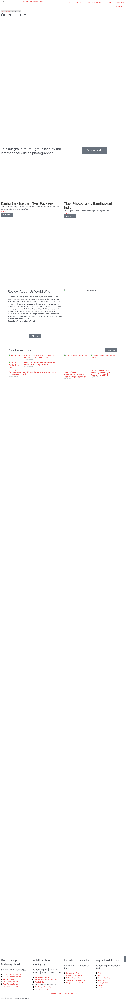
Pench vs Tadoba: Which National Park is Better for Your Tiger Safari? (41, 363)
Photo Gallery (119, 2)
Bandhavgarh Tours (94, 2)
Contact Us (120, 7)
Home (69, 2)
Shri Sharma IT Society (37, 998)
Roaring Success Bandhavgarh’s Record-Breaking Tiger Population (75, 374)
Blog (109, 2)
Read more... (5, 211)
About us (78, 2)
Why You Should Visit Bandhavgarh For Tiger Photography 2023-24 (100, 372)
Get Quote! (7, 215)
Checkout (9, 11)
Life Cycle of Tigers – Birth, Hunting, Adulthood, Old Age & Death (39, 356)
